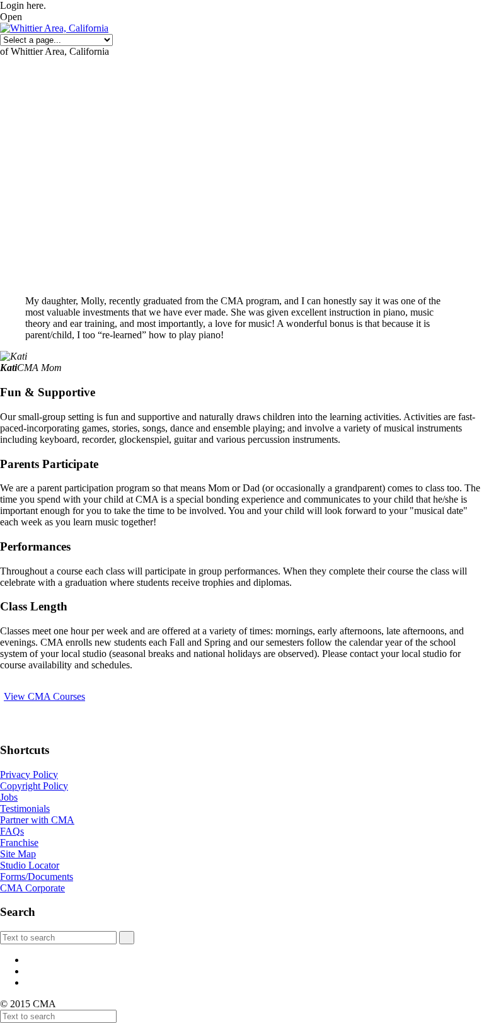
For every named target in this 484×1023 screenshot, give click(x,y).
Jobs (9, 797)
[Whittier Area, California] (54, 28)
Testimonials (25, 808)
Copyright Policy (34, 785)
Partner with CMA (37, 819)
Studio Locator (29, 865)
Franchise (19, 842)
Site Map (18, 854)
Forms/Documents (36, 876)
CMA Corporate (32, 888)
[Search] (126, 937)
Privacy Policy (29, 774)
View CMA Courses (44, 696)
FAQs (12, 831)
